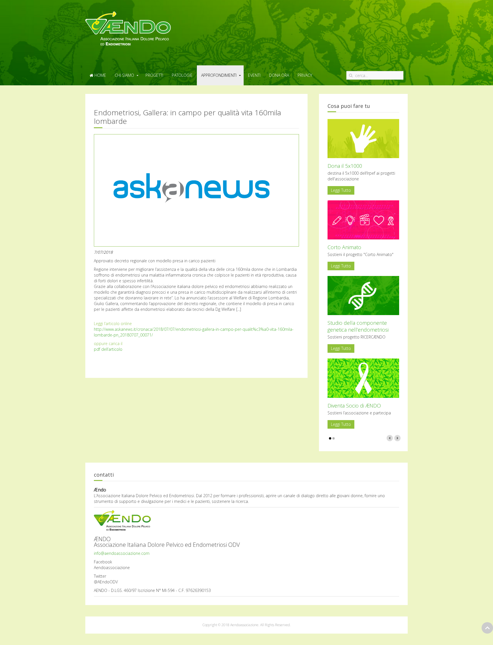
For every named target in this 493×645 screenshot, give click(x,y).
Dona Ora (279, 75)
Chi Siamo (124, 75)
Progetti (154, 75)
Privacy (305, 75)
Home (99, 75)
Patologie (182, 75)
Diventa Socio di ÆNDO (354, 405)
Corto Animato (344, 247)
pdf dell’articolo (108, 349)
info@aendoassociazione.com (121, 553)
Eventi (254, 75)
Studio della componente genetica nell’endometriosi (358, 326)
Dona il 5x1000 (345, 165)
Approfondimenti (219, 75)
